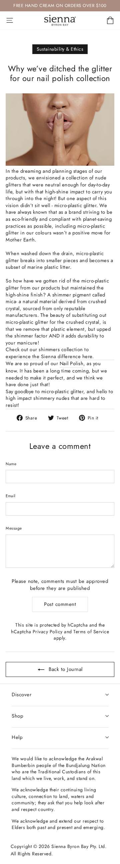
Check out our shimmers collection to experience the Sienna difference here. (50, 353)
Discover (21, 694)
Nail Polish (72, 363)
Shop (17, 716)
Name (11, 464)
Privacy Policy (48, 631)
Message (14, 528)
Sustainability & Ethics (60, 49)
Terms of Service (91, 631)
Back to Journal (65, 669)
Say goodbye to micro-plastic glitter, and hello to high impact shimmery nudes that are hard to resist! (59, 398)
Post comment (60, 604)
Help (17, 737)
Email (11, 496)
